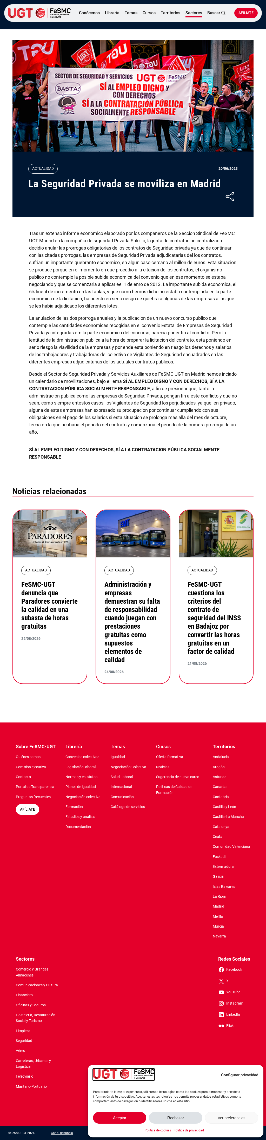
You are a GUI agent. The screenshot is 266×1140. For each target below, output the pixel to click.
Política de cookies (158, 1130)
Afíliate (246, 13)
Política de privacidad (189, 1130)
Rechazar (175, 1118)
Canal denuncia (62, 1133)
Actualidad (43, 168)
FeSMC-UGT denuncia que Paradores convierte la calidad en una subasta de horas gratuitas (49, 605)
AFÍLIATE (27, 809)
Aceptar (119, 1118)
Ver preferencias (231, 1118)
